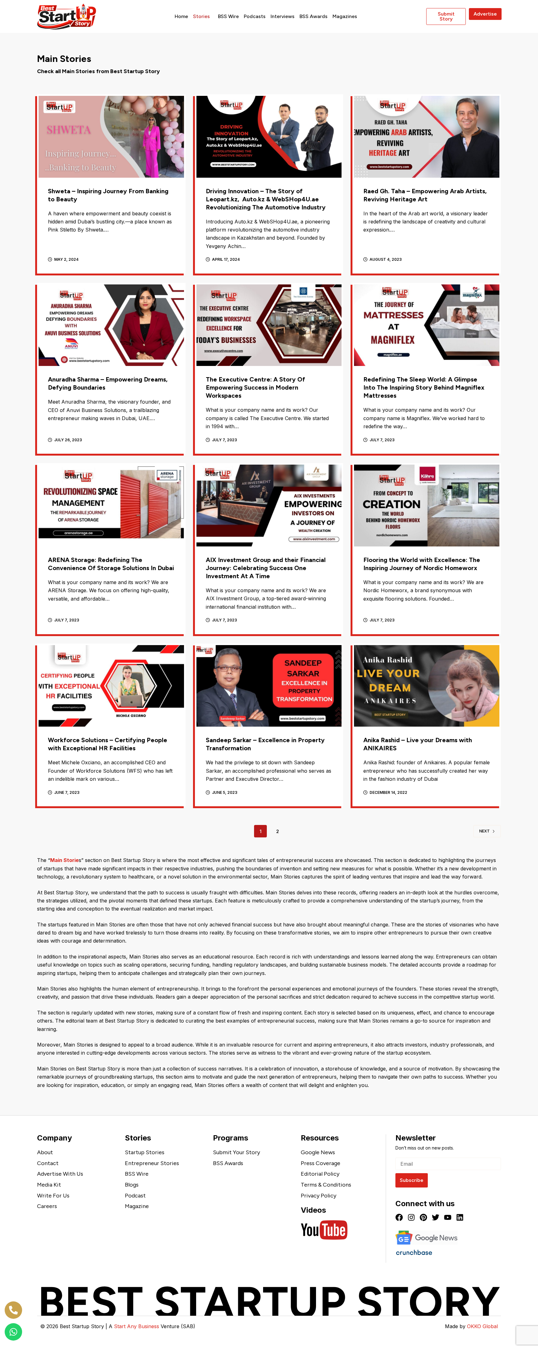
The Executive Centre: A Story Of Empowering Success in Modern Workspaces (255, 387)
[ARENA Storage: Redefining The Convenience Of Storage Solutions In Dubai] (111, 505)
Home (181, 16)
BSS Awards (314, 16)
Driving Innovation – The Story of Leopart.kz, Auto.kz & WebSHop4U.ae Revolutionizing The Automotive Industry (266, 199)
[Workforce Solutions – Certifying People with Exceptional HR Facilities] (111, 686)
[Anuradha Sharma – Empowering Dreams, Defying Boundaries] (111, 325)
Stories (201, 16)
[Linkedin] (460, 1217)
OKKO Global (482, 1326)
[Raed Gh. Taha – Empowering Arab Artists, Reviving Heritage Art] (426, 136)
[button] (203, 16)
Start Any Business (136, 1326)
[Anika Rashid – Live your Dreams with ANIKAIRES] (426, 686)
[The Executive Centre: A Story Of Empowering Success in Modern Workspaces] (269, 325)
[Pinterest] (423, 1217)
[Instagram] (411, 1217)
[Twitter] (435, 1217)
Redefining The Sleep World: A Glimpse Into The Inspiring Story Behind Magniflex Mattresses (423, 387)
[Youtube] (447, 1217)
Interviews (283, 16)
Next (484, 831)
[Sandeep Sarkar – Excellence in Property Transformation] (269, 686)
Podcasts (255, 16)
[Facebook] (399, 1217)
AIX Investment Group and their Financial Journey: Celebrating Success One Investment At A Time (266, 568)
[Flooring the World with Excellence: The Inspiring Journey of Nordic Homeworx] (426, 505)
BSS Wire (228, 16)
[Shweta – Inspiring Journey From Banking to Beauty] (111, 136)
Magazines (345, 16)
